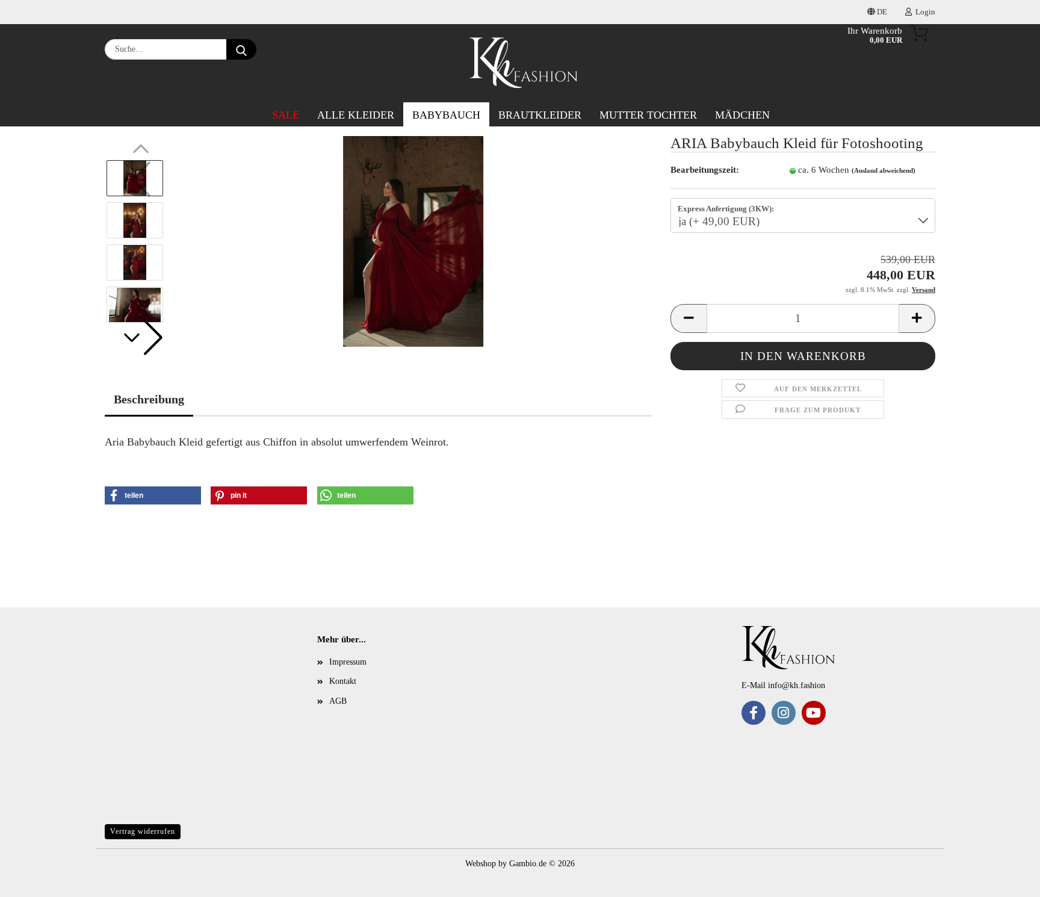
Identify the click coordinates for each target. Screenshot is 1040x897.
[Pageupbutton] (33, 879)
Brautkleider (539, 115)
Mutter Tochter (648, 115)
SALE (285, 115)
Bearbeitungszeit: (704, 170)
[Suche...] (241, 49)
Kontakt (342, 681)
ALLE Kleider (355, 115)
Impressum (348, 661)
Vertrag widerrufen (142, 831)
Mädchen (742, 115)
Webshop (480, 863)
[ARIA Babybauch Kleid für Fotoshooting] (413, 241)
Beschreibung (149, 399)
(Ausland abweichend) (883, 170)
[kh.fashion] (524, 63)
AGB (338, 701)
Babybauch (446, 115)
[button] (141, 338)
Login (923, 11)
